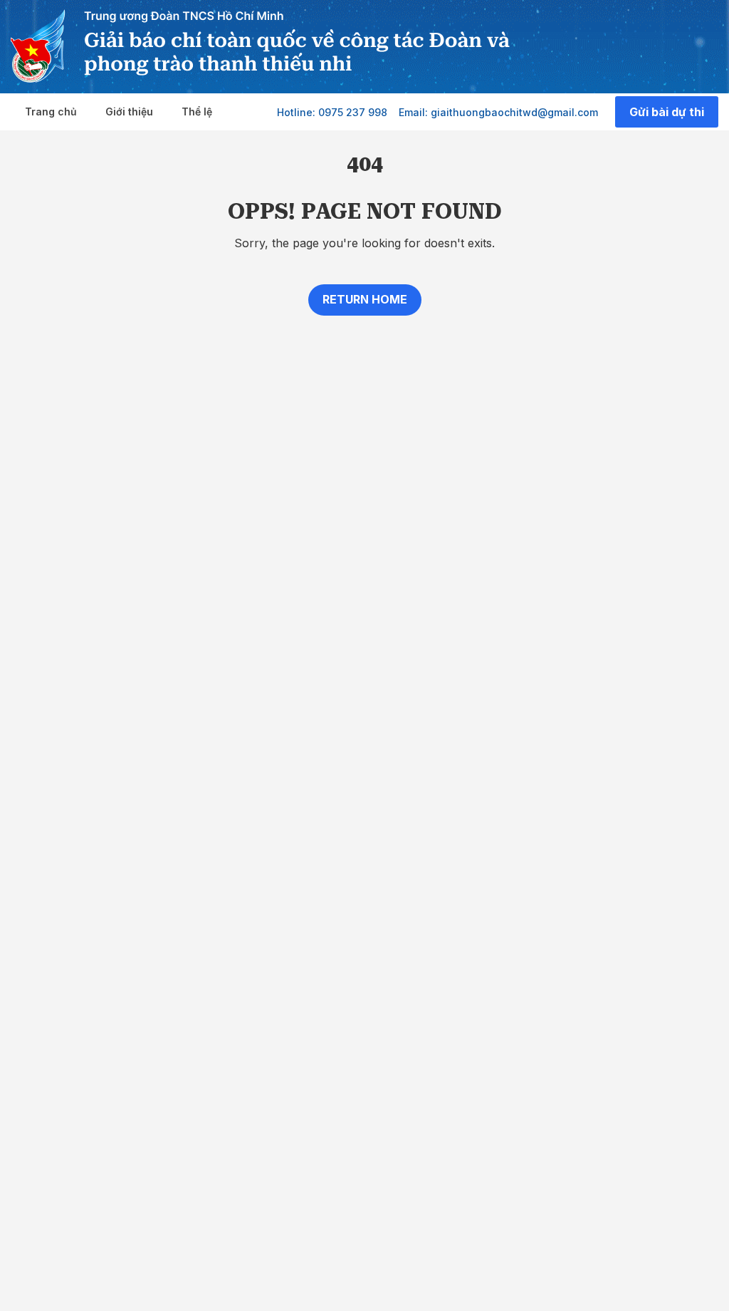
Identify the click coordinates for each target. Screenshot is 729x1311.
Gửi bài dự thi (666, 112)
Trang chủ (51, 111)
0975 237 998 (352, 112)
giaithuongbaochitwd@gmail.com (514, 112)
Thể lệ (197, 111)
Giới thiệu (129, 111)
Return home (364, 299)
